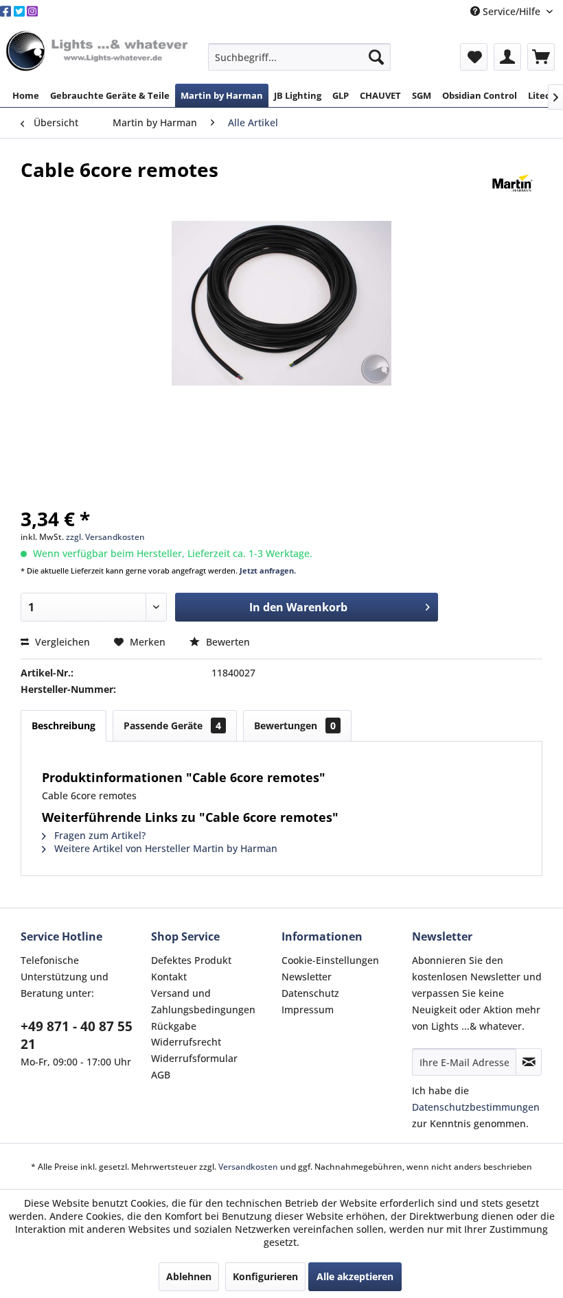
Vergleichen (61, 641)
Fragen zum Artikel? (98, 835)
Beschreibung (63, 725)
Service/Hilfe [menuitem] (511, 11)
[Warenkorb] (541, 57)
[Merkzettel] (473, 57)
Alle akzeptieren (355, 1276)
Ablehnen (188, 1276)
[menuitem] (299, 57)
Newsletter (307, 976)
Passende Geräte (172, 725)
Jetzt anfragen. (268, 570)
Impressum (308, 1009)
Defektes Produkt (191, 960)
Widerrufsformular (194, 1058)
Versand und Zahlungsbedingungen (203, 1001)
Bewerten (226, 641)
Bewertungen (295, 725)
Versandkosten (248, 1166)
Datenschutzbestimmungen (476, 1106)
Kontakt (169, 976)
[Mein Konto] (507, 57)
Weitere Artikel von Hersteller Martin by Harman (164, 848)
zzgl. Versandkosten (105, 537)
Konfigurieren (265, 1276)
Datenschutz (310, 993)
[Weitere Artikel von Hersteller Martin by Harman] (512, 183)
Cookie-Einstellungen (330, 960)
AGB (160, 1074)
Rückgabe (173, 1025)
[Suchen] (376, 57)
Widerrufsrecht (186, 1041)
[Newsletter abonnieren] (529, 1062)
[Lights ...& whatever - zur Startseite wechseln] (98, 52)
